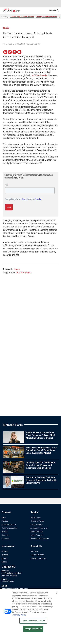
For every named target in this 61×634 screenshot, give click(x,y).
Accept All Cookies (33, 629)
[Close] (56, 593)
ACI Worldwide (39, 75)
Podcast (5, 532)
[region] (30, 611)
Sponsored (5, 539)
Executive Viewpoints (9, 528)
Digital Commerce (37, 535)
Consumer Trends (37, 521)
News (6, 28)
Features (5, 521)
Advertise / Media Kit (38, 558)
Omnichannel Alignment (39, 539)
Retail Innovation (36, 532)
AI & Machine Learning (38, 528)
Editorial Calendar (37, 555)
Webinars (5, 551)
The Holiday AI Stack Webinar (22, 17)
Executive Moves (36, 525)
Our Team (34, 551)
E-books (4, 562)
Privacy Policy (19, 615)
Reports (4, 558)
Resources (5, 535)
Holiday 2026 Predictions (46, 17)
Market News (35, 518)
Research (5, 555)
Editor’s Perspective (9, 525)
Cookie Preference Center (33, 621)
